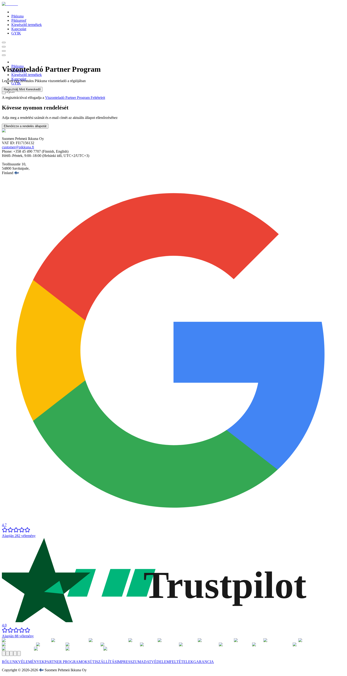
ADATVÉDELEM (155, 662)
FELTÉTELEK (181, 662)
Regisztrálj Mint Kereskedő (22, 89)
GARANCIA (203, 662)
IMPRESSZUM (129, 662)
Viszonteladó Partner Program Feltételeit (75, 98)
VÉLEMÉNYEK (31, 662)
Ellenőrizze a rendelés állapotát (25, 126)
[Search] (4, 42)
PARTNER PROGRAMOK (66, 662)
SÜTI (92, 662)
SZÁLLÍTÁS (106, 662)
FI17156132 (25, 143)
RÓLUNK (10, 662)
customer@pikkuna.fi (18, 147)
